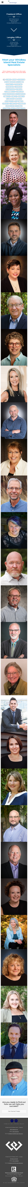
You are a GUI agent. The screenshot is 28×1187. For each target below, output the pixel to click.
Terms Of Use (8, 1123)
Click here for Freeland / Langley (14, 1174)
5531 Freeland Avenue (14, 19)
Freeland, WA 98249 (14, 20)
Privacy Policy (19, 1123)
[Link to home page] (14, 2)
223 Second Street (14, 42)
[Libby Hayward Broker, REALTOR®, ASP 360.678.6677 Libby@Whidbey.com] (14, 677)
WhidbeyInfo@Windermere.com (14, 23)
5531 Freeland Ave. (14, 1129)
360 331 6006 (16, 1131)
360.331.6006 (14, 21)
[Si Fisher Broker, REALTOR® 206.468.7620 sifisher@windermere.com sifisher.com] (14, 1040)
